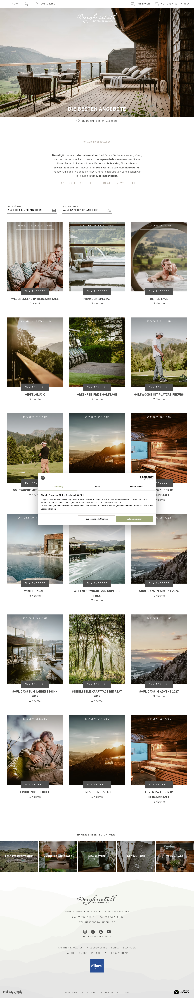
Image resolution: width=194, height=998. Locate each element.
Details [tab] (97, 486)
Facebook (93, 931)
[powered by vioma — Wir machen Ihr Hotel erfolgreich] (181, 992)
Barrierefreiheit (110, 992)
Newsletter (126, 183)
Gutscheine (48, 4)
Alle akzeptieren (134, 519)
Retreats (105, 183)
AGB (126, 992)
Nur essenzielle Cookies (97, 519)
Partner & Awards (70, 948)
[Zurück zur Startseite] (97, 17)
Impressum (71, 992)
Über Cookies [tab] (136, 486)
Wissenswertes (97, 948)
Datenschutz (89, 992)
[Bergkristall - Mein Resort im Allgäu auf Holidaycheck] (12, 992)
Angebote (68, 183)
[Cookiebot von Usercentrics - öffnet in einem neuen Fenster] (141, 478)
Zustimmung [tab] (57, 486)
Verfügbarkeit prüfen (175, 4)
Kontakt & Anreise (123, 948)
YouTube (109, 931)
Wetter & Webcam (116, 953)
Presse (96, 953)
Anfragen (144, 4)
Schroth (87, 183)
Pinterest (101, 931)
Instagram (85, 931)
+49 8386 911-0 (26, 4)
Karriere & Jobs (76, 953)
